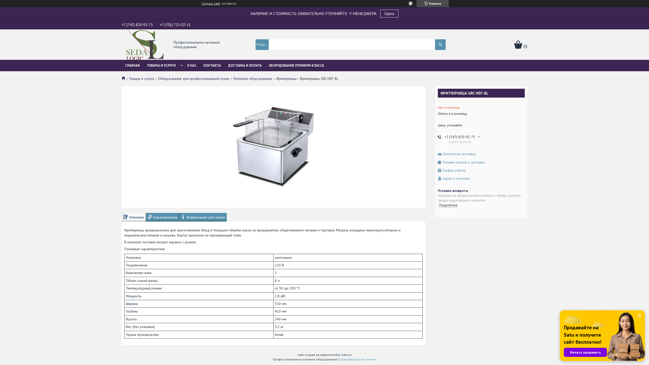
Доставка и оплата (245, 65)
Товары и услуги (161, 65)
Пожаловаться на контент (358, 359)
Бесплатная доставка (459, 154)
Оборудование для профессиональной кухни (193, 78)
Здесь (389, 13)
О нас (191, 65)
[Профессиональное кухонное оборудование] (145, 45)
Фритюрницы (286, 78)
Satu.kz (346, 355)
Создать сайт (211, 3)
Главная (132, 65)
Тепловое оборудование (252, 78)
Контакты (212, 65)
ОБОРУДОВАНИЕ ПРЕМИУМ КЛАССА (296, 65)
